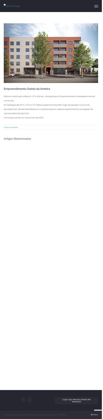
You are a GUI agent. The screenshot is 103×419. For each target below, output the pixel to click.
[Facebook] (23, 399)
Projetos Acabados (11, 127)
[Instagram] (29, 399)
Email (95, 415)
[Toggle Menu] (96, 6)
